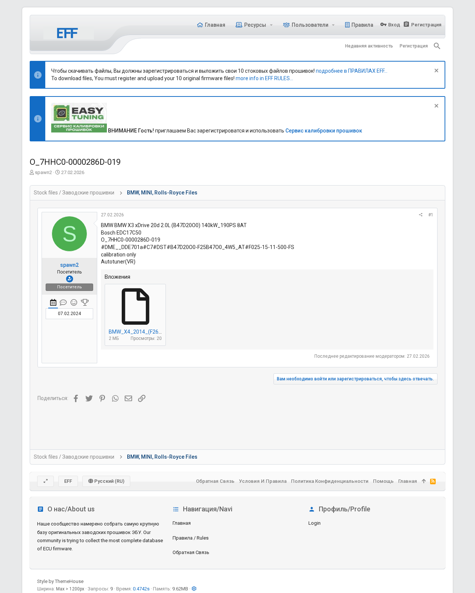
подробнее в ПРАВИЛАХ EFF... (351, 71)
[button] (271, 25)
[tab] (53, 303)
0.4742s (141, 589)
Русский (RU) (108, 481)
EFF (68, 481)
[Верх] (423, 481)
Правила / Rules (191, 538)
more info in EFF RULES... (264, 78)
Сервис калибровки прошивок (323, 131)
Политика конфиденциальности (329, 481)
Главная (182, 523)
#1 (430, 214)
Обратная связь (191, 552)
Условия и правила (262, 481)
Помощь (383, 481)
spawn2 (43, 172)
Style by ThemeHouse (60, 581)
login (314, 523)
